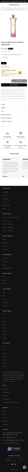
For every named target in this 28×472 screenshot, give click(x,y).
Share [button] (3, 126)
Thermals (5, 306)
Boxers (4, 321)
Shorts (4, 318)
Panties (4, 280)
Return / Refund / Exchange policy (10, 402)
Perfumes (5, 239)
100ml (4, 63)
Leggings (5, 328)
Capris (4, 324)
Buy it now (14, 85)
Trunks (4, 296)
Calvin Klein (5, 192)
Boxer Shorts (5, 302)
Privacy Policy (6, 395)
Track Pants (5, 331)
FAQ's (4, 414)
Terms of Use (5, 389)
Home (6, 9)
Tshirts (4, 314)
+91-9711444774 (10, 440)
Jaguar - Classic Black (8, 227)
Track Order (5, 424)
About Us (5, 411)
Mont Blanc (5, 198)
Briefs (4, 292)
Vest (3, 299)
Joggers (4, 338)
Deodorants (5, 243)
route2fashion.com (11, 437)
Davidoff (5, 195)
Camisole (5, 283)
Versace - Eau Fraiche (8, 230)
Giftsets (4, 265)
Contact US (5, 421)
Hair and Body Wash (8, 268)
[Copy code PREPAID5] (20, 73)
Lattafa (4, 208)
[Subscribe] (20, 459)
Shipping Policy (6, 392)
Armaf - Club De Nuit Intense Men (10, 217)
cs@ (6, 437)
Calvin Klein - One (7, 220)
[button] (22, 4)
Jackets (4, 363)
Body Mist (5, 246)
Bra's (4, 277)
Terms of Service (6, 399)
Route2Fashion (15, 469)
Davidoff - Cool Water (8, 224)
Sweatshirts (5, 366)
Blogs (4, 417)
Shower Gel (5, 249)
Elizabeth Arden (6, 205)
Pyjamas (4, 334)
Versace (4, 202)
